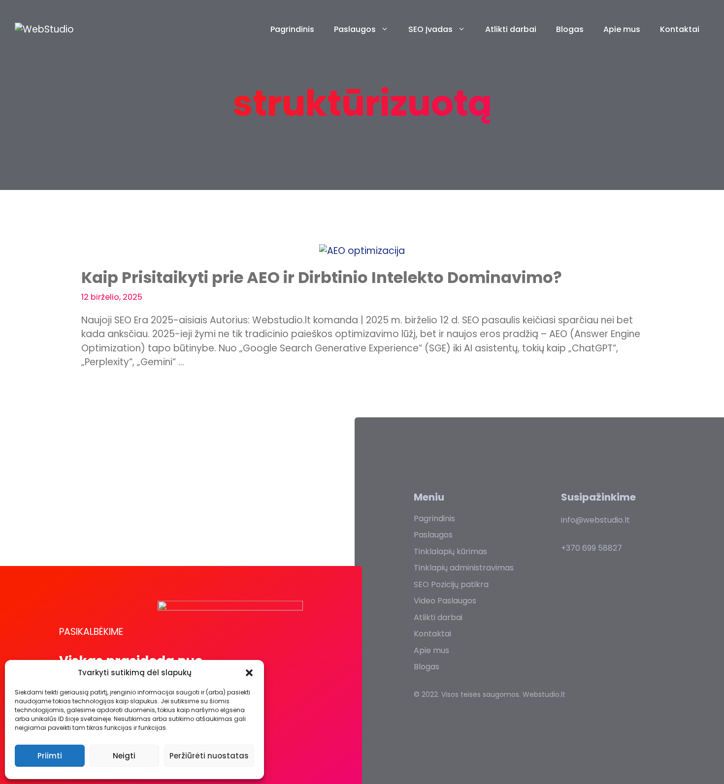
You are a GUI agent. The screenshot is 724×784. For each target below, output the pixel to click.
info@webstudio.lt (595, 520)
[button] (249, 673)
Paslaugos (355, 29)
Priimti (49, 756)
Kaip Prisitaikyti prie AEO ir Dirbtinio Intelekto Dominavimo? (321, 277)
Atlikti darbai (510, 29)
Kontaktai (679, 29)
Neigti (124, 756)
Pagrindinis (292, 29)
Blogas (570, 29)
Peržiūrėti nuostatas (209, 756)
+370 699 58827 (591, 548)
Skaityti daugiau (132, 395)
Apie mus (621, 29)
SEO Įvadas (430, 29)
